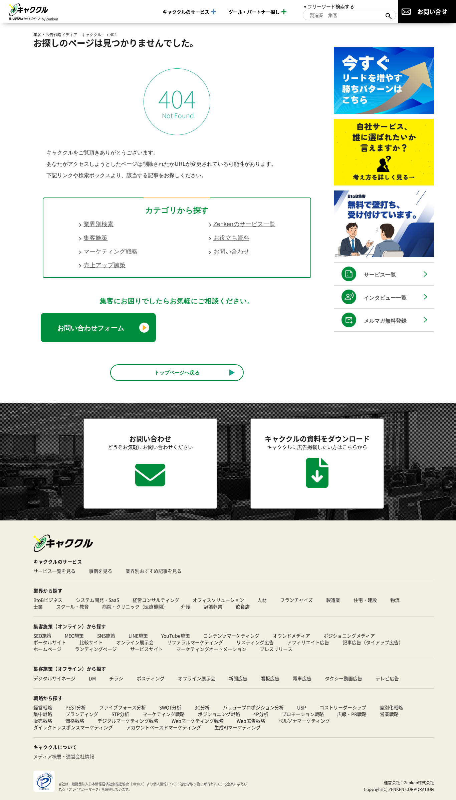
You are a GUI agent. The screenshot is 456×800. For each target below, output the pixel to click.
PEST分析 (75, 707)
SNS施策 (106, 635)
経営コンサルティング (156, 599)
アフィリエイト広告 (308, 642)
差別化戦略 (391, 707)
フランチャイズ (296, 599)
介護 (185, 606)
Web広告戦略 (251, 720)
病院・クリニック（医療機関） (135, 606)
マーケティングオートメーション (211, 649)
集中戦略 (42, 714)
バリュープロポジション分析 (253, 707)
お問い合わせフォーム (90, 327)
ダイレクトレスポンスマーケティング (73, 727)
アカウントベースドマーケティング (163, 727)
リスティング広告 (255, 642)
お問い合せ (432, 11)
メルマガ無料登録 (385, 320)
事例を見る (100, 570)
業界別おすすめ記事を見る (154, 570)
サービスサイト (146, 649)
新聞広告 (238, 678)
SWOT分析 (170, 707)
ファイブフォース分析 (122, 707)
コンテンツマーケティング (231, 635)
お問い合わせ (231, 251)
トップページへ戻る (177, 372)
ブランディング (81, 714)
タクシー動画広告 (343, 678)
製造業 (333, 599)
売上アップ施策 (104, 264)
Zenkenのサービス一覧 (244, 223)
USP (301, 707)
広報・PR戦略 (352, 714)
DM (92, 678)
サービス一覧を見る (54, 570)
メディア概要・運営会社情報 (63, 756)
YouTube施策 (175, 635)
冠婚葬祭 (213, 606)
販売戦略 (42, 720)
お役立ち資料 (231, 237)
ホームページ (47, 649)
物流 (395, 599)
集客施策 (95, 237)
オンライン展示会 (135, 642)
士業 (38, 606)
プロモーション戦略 (303, 714)
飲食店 (243, 606)
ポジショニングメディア (349, 635)
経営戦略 (42, 707)
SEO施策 (42, 635)
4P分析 (260, 714)
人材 (262, 599)
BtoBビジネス (47, 599)
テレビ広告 (387, 678)
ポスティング (151, 678)
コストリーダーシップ (342, 707)
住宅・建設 (365, 599)
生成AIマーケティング (237, 727)
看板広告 (270, 678)
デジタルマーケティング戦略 (127, 720)
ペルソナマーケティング (304, 720)
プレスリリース (276, 649)
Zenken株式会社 (419, 782)
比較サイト (91, 642)
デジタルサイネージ (54, 678)
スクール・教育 (72, 606)
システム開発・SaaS (97, 599)
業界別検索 (98, 223)
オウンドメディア (291, 635)
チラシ (116, 678)
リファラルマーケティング (195, 642)
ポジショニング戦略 (219, 714)
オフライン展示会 (196, 678)
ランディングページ (96, 649)
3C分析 (202, 707)
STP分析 (120, 714)
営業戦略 (389, 714)
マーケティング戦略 (110, 251)
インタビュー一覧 (385, 297)
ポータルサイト (49, 642)
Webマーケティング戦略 (197, 720)
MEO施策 (74, 635)
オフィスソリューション (218, 599)
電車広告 (302, 678)
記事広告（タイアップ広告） (373, 642)
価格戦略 (74, 720)
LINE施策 (138, 635)
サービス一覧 (380, 274)
